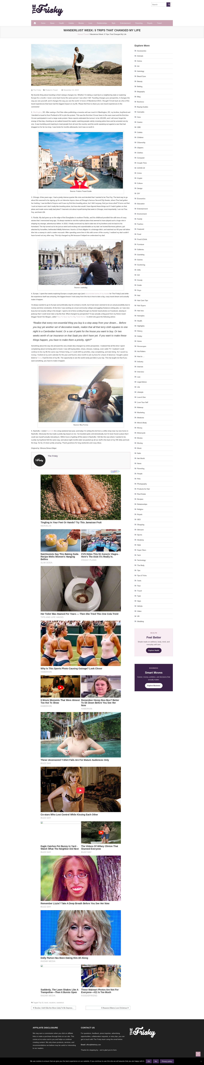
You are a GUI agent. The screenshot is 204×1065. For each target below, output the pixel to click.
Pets (138, 479)
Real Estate (141, 494)
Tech (139, 555)
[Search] (168, 4)
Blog (138, 97)
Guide (139, 285)
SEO (139, 519)
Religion (140, 509)
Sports (139, 535)
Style (113, 23)
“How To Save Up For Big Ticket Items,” (71, 317)
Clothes (140, 153)
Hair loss (140, 311)
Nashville (50, 431)
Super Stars (141, 550)
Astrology (140, 71)
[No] (201, 1061)
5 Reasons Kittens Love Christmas (114, 1008)
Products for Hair (143, 489)
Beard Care (141, 76)
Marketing (141, 412)
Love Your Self (142, 402)
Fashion (140, 224)
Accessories (141, 51)
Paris (39, 358)
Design (139, 188)
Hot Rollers (141, 351)
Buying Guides (142, 107)
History (139, 331)
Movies (81, 23)
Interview (140, 372)
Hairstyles (140, 316)
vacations (52, 1003)
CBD (139, 127)
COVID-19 (141, 168)
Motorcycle (141, 433)
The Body (140, 565)
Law (138, 377)
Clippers (140, 148)
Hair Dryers (141, 305)
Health (61, 23)
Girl (138, 275)
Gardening (141, 265)
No (156, 1061)
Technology (141, 560)
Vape (139, 601)
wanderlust (60, 1003)
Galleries (140, 249)
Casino (139, 122)
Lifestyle (140, 392)
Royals (149, 23)
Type (139, 596)
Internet (140, 367)
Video (139, 611)
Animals (140, 56)
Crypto (139, 178)
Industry (140, 362)
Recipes (140, 499)
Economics (141, 198)
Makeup (140, 407)
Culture (140, 183)
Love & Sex (141, 397)
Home (43, 23)
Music (139, 448)
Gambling (140, 255)
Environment (142, 214)
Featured (140, 229)
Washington (37, 112)
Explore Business (153, 686)
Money (139, 428)
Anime (139, 61)
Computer (141, 158)
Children (140, 137)
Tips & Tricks (142, 575)
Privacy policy (167, 1061)
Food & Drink (142, 239)
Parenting (138, 23)
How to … (140, 356)
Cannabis (140, 112)
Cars (139, 117)
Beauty (139, 81)
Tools (139, 581)
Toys (139, 586)
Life (138, 387)
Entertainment (125, 23)
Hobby (139, 336)
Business (140, 102)
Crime (139, 173)
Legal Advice (142, 382)
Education (141, 204)
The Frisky (37, 90)
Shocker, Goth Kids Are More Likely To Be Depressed (54, 1008)
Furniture (140, 244)
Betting (139, 86)
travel (46, 1003)
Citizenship (141, 142)
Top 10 (41, 1003)
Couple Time (142, 163)
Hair (138, 295)
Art (138, 66)
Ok (149, 1061)
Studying (140, 540)
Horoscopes (141, 346)
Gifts (139, 270)
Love (90, 23)
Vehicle (139, 606)
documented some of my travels (97, 294)
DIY (138, 193)
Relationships (102, 23)
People (139, 474)
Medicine (140, 418)
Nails (139, 453)
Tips (138, 570)
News (52, 23)
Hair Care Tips (142, 300)
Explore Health (153, 650)
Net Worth (141, 458)
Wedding (140, 621)
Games (140, 260)
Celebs (71, 23)
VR (138, 616)
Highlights (140, 326)
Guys (139, 290)
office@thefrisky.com (93, 1045)
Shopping (140, 525)
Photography (142, 484)
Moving (140, 443)
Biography (141, 92)
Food (139, 234)
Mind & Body (142, 423)
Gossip (139, 280)
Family (139, 219)
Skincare (140, 530)
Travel (159, 23)
